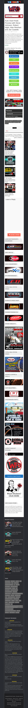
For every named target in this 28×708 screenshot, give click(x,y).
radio (20, 600)
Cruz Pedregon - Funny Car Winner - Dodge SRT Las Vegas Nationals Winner (13, 135)
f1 (11, 120)
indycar (13, 588)
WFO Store (14, 701)
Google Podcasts (14, 70)
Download (15, 84)
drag (10, 120)
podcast (9, 122)
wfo (19, 122)
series (6, 602)
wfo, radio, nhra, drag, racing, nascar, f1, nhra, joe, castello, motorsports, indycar (13, 606)
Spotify (14, 59)
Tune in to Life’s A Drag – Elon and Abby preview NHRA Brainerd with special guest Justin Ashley (10, 180)
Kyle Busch (15, 591)
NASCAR (19, 120)
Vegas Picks (7, 604)
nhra (6, 122)
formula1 (17, 584)
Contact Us (21, 698)
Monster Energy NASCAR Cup (17, 593)
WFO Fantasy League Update (10, 610)
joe (16, 588)
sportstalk (16, 122)
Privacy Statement (8, 698)
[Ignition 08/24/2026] (10, 160)
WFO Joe (7, 612)
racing (12, 122)
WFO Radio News (18, 699)
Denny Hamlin (7, 582)
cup (20, 581)
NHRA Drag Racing (11, 597)
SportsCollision (11, 602)
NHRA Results (7, 600)
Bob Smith (13, 581)
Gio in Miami (7, 586)
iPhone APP (14, 77)
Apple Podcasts (14, 56)
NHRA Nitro (18, 597)
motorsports (15, 120)
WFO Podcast (14, 31)
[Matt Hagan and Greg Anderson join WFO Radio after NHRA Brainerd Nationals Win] (10, 145)
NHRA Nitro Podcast (9, 598)
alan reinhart (7, 581)
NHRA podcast (16, 598)
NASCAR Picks (17, 595)
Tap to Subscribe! (14, 705)
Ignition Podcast (8, 588)
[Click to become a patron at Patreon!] (14, 97)
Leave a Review (14, 66)
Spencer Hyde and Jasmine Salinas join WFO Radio (9, 194)
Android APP (14, 80)
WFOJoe (6, 123)
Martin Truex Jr (8, 593)
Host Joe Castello (14, 586)
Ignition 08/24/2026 (9, 165)
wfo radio (17, 612)
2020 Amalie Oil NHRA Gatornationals (14, 702)
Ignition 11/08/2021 (18, 137)
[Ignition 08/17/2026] (8, 562)
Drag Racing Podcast (9, 584)
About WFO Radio (10, 699)
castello (6, 120)
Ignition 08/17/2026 (16, 559)
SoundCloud (14, 63)
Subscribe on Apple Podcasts (14, 476)
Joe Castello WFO (8, 591)
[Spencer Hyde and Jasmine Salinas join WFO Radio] (10, 188)
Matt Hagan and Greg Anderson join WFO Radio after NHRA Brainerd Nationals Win (10, 152)
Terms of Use (15, 698)
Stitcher (14, 73)
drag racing (16, 582)
